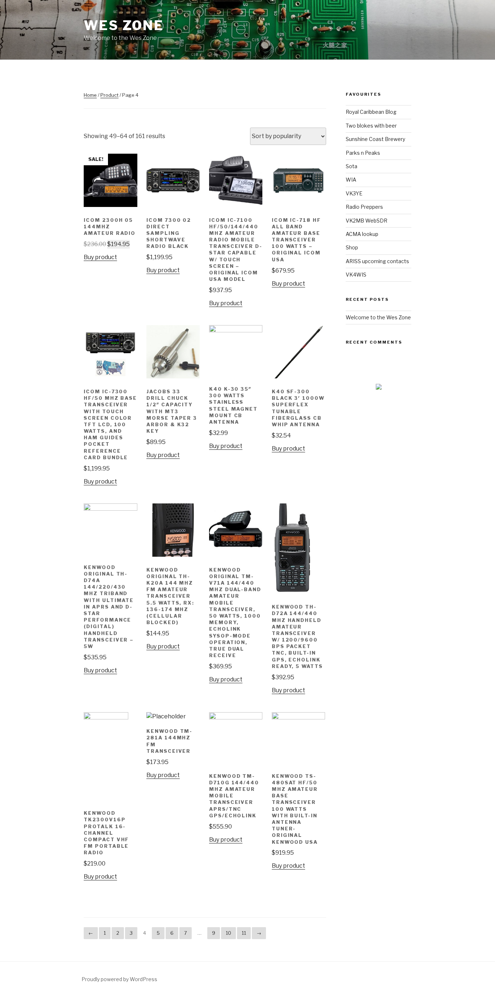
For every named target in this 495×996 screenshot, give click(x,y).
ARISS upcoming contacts (377, 261)
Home (90, 95)
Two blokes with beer (371, 126)
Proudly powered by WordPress (119, 979)
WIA (351, 180)
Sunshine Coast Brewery (375, 139)
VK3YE (354, 193)
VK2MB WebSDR (366, 220)
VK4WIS (356, 274)
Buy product (100, 257)
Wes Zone (124, 25)
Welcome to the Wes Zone (378, 317)
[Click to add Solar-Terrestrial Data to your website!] (379, 388)
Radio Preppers (364, 207)
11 (244, 933)
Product (109, 95)
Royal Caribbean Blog (371, 112)
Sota (351, 166)
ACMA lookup (362, 234)
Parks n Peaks (363, 153)
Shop (352, 247)
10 (228, 933)
